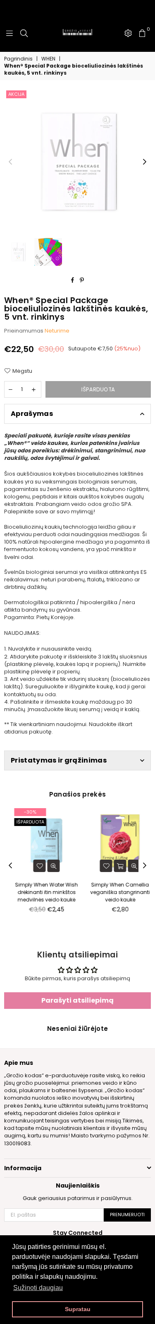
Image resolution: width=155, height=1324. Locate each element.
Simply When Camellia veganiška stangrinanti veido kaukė (114, 892)
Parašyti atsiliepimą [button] (77, 1000)
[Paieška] (24, 33)
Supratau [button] (78, 1309)
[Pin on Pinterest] (82, 280)
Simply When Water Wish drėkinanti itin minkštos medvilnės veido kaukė (41, 892)
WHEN (48, 59)
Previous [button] (10, 162)
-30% (25, 812)
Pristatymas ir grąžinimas (59, 760)
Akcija (16, 94)
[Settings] (128, 33)
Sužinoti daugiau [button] (38, 1287)
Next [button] (144, 162)
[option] (77, 162)
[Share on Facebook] (72, 280)
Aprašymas (32, 413)
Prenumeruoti (127, 1214)
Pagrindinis (18, 59)
